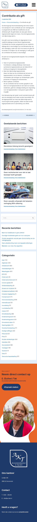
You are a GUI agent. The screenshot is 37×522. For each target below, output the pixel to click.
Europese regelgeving (8, 294)
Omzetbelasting (6, 314)
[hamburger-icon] (33, 5)
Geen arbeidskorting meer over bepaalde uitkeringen (17, 243)
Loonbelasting (6, 308)
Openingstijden (6, 325)
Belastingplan (6, 271)
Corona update (6, 283)
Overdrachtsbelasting (8, 328)
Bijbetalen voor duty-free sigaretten (12, 246)
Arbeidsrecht (5, 266)
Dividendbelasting (7, 285)
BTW (3, 274)
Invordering (5, 305)
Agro (3, 260)
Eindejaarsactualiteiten (8, 291)
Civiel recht (5, 277)
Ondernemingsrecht (8, 316)
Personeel (5, 333)
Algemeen (5, 263)
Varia (3, 353)
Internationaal (6, 302)
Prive (3, 336)
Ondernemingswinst (8, 319)
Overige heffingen (7, 331)
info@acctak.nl (8, 498)
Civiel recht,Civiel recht (8, 280)
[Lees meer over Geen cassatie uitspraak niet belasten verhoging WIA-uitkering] (18, 190)
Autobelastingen (6, 268)
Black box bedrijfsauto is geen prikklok (13, 232)
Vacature (4, 350)
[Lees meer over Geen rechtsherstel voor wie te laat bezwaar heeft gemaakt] (18, 161)
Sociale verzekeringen (8, 339)
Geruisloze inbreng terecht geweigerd (18, 146)
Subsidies (4, 342)
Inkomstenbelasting (8, 300)
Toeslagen (5, 348)
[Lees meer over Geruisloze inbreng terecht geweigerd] (18, 135)
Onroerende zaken (7, 322)
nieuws (4, 311)
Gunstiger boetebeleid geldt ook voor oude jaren (16, 235)
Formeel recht (6, 297)
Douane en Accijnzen (8, 288)
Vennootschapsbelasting (9, 356)
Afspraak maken (11, 387)
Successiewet (6, 345)
